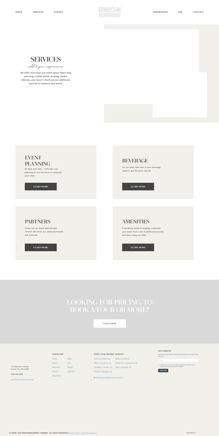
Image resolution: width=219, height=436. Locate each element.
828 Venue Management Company (109, 377)
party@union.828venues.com (22, 379)
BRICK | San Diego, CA (102, 363)
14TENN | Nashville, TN (103, 371)
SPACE (54, 363)
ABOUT (70, 367)
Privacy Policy (74, 433)
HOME (54, 359)
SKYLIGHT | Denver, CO (103, 367)
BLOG (69, 359)
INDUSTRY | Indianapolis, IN (126, 363)
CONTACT (198, 12)
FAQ (180, 12)
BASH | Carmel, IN (122, 359)
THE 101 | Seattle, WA (102, 359)
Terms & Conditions (89, 433)
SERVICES (38, 12)
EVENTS (58, 12)
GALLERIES (56, 376)
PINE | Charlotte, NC (123, 367)
